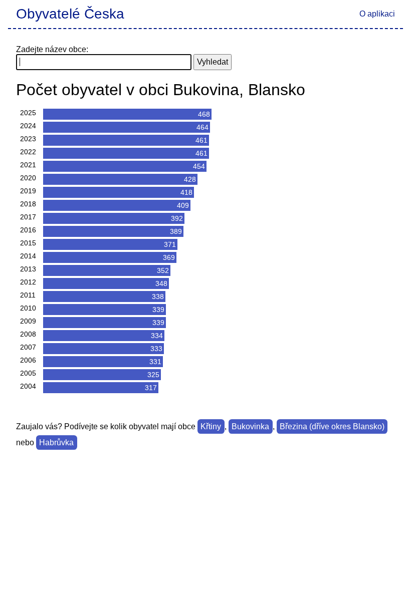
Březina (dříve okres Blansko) (332, 426)
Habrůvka (56, 442)
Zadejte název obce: (52, 49)
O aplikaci (377, 14)
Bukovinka (250, 426)
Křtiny (210, 426)
